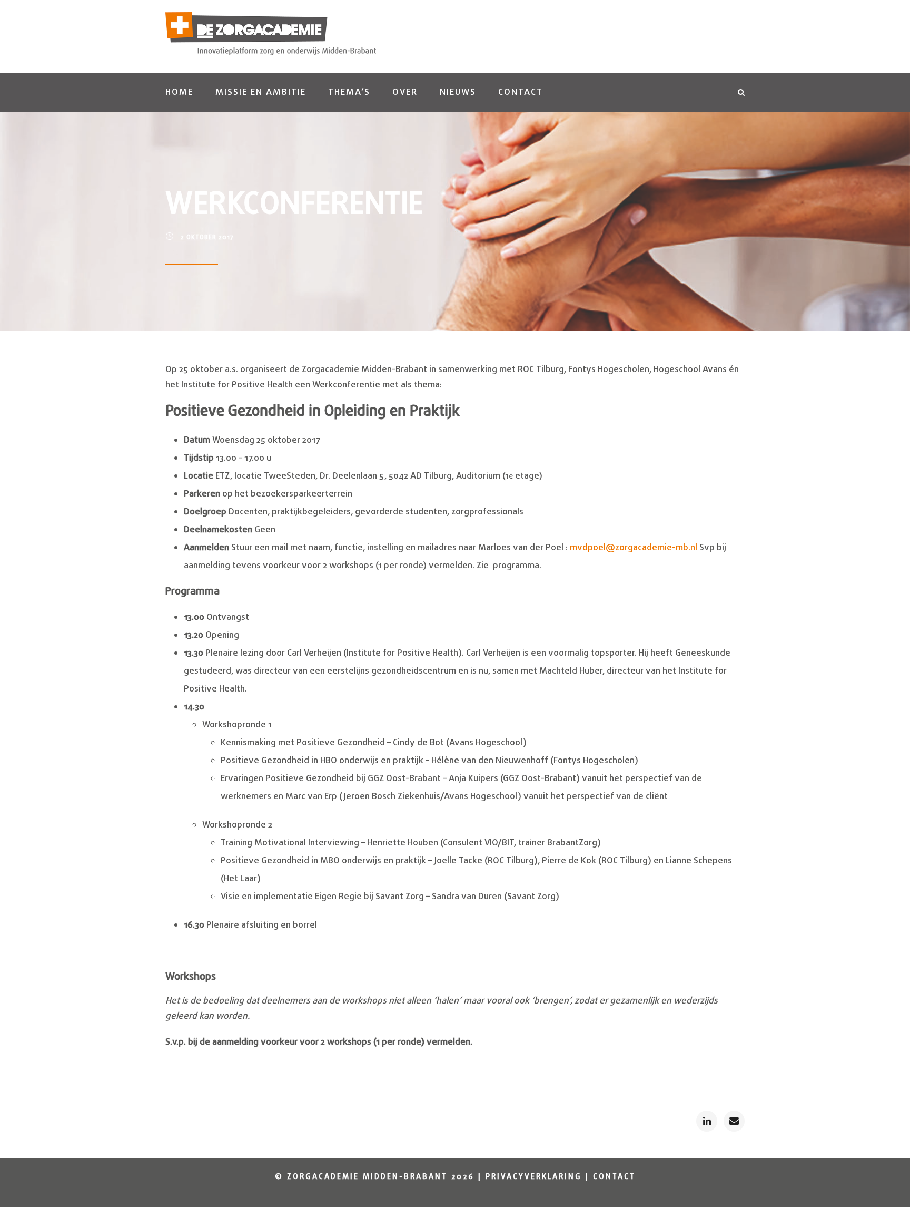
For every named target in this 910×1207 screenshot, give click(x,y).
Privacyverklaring (534, 1177)
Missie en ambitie (260, 92)
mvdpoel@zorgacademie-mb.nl (633, 547)
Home (179, 92)
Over (405, 92)
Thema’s (349, 92)
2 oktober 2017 (207, 237)
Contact (520, 92)
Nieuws (458, 92)
